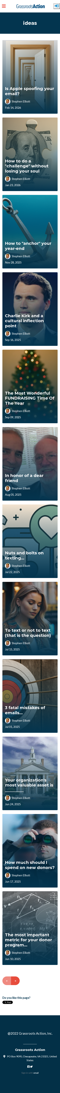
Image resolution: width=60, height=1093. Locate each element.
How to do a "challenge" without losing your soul (26, 166)
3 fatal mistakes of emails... (25, 710)
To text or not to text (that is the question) (28, 633)
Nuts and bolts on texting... (24, 555)
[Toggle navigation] (4, 6)
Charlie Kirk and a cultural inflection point (24, 320)
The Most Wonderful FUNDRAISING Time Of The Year (29, 398)
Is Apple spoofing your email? (29, 91)
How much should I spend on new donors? (30, 865)
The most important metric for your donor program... (28, 940)
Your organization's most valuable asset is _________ (29, 785)
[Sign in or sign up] (56, 6)
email (36, 1072)
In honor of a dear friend (24, 478)
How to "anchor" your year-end (28, 246)
